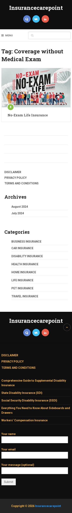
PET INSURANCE (22, 288)
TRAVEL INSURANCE (24, 296)
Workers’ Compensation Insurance (24, 420)
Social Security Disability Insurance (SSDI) (29, 400)
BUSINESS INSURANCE (26, 241)
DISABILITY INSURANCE (27, 256)
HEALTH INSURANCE (24, 264)
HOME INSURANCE (23, 272)
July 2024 (17, 213)
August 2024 (19, 206)
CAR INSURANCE (22, 248)
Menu (9, 35)
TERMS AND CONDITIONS (21, 183)
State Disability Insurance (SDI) (21, 392)
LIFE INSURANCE (22, 280)
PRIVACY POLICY (15, 177)
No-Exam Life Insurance (28, 115)
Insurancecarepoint (36, 7)
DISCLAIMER (12, 172)
